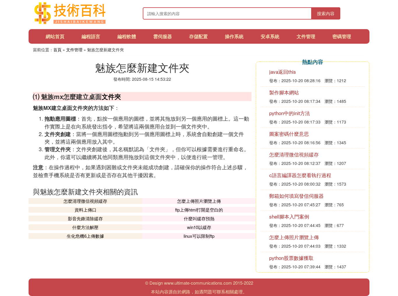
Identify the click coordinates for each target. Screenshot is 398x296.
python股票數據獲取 (291, 257)
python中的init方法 (289, 113)
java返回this (282, 71)
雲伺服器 (162, 36)
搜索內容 (325, 13)
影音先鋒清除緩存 (85, 218)
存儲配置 (198, 36)
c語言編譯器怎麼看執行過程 (300, 175)
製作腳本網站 (284, 92)
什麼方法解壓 (85, 227)
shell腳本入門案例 (289, 216)
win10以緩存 (199, 227)
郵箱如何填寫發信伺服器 (296, 195)
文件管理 (306, 36)
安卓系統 (270, 36)
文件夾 (111, 96)
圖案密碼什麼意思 (289, 133)
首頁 (57, 49)
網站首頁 (55, 36)
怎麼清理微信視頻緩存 (85, 201)
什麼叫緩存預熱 (199, 218)
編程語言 (91, 36)
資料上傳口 (85, 210)
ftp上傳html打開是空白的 (199, 210)
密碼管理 (341, 36)
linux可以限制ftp (199, 236)
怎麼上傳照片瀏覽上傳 (199, 201)
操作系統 (234, 36)
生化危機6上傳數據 (85, 236)
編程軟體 (126, 36)
